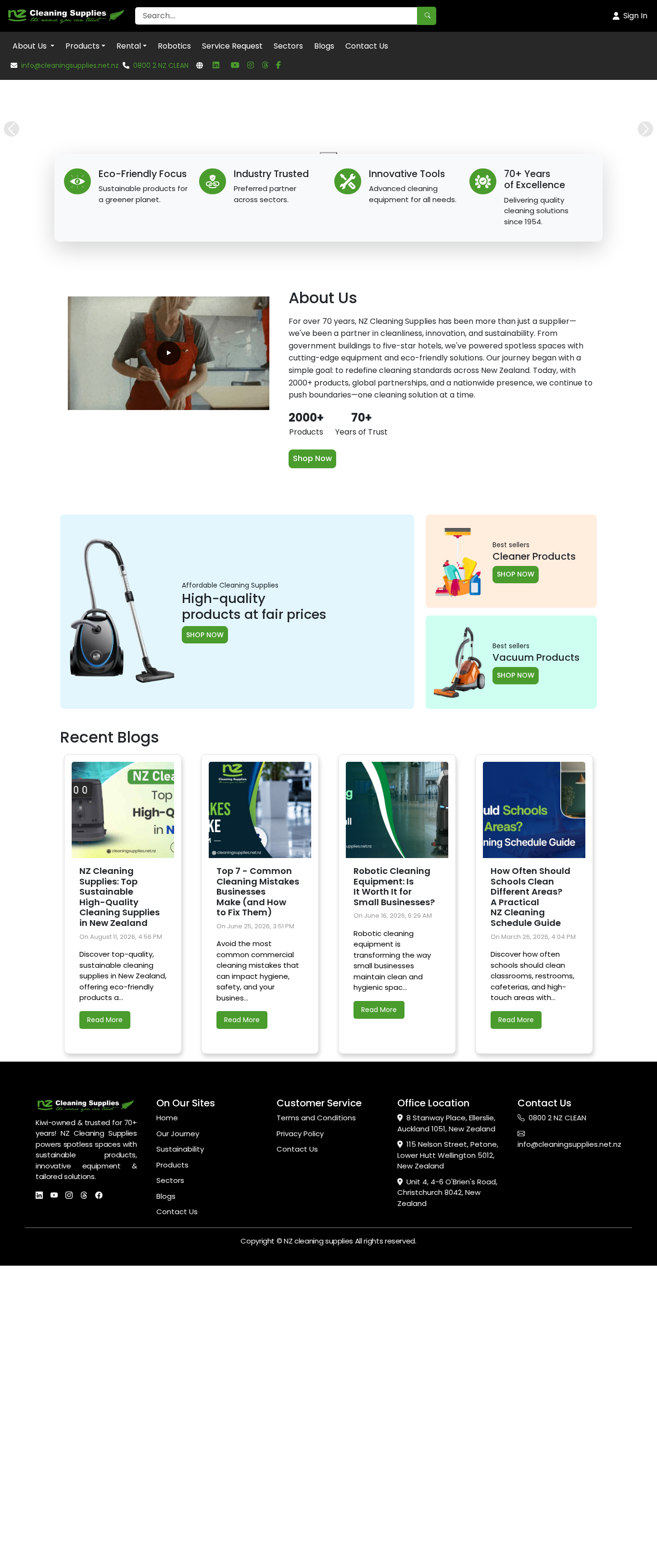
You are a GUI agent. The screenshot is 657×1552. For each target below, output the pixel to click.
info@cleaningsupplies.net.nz (70, 65)
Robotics (174, 45)
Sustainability (180, 1447)
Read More (105, 1317)
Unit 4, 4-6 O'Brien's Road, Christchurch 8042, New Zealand (447, 1490)
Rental (128, 45)
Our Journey (177, 1431)
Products (82, 45)
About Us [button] (31, 45)
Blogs (324, 45)
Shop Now (312, 756)
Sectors (288, 45)
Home (167, 1416)
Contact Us (366, 45)
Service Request (232, 45)
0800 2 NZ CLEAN (161, 65)
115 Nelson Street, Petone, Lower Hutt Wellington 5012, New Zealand (447, 1453)
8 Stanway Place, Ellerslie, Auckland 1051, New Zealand (446, 1421)
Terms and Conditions (316, 1416)
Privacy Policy (300, 1431)
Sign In (635, 15)
